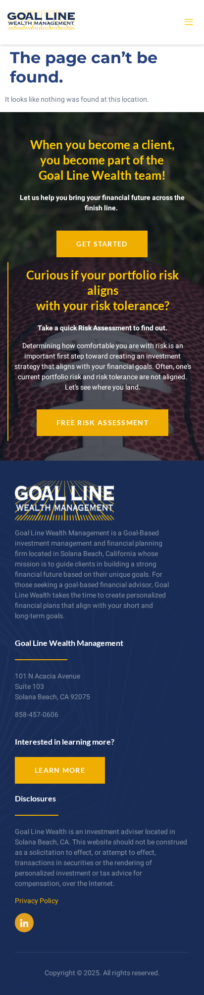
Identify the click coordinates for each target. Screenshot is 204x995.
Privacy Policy (36, 901)
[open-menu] (188, 22)
